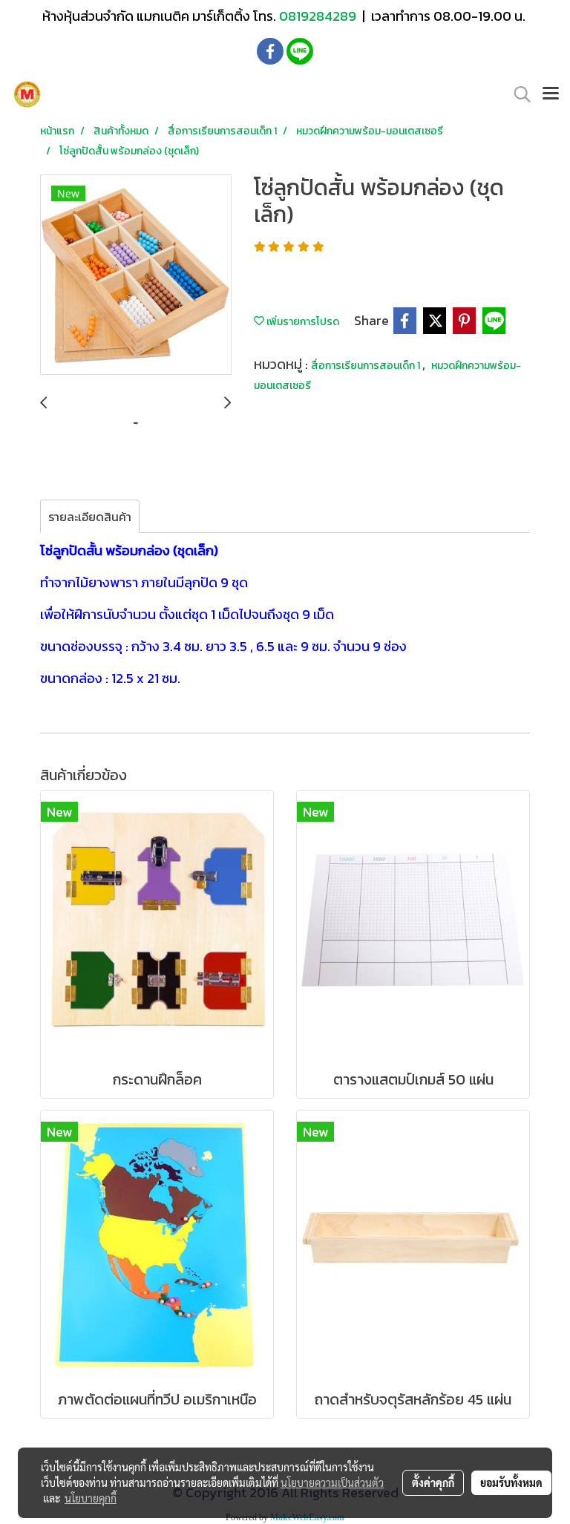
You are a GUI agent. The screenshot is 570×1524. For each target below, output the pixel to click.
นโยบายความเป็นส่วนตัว (332, 1482)
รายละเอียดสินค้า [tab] (89, 517)
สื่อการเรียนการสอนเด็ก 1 (366, 365)
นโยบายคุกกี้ (91, 1498)
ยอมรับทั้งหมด (511, 1482)
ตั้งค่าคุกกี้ (433, 1482)
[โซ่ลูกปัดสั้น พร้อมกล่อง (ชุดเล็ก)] (136, 275)
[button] (517, 94)
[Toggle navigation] (550, 94)
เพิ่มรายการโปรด (301, 322)
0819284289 (319, 16)
